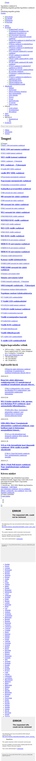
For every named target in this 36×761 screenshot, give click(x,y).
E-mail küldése (5, 496)
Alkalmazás (8, 132)
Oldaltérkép (4, 487)
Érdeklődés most (6, 483)
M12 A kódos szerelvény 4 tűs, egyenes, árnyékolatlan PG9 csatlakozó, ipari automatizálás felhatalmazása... (17, 403)
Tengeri (7, 133)
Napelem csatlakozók (7, 492)
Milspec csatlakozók (7, 491)
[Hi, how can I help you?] (1, 506)
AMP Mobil (13, 487)
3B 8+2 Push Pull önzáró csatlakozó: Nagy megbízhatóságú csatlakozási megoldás (16, 466)
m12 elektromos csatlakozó (9, 489)
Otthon (7, 130)
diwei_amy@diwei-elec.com (14, 355)
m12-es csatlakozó (24, 489)
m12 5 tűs (28, 491)
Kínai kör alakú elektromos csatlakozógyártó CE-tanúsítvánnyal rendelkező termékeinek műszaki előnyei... (18, 382)
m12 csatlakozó (19, 491)
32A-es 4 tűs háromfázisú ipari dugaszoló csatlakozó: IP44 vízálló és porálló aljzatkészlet (17, 447)
